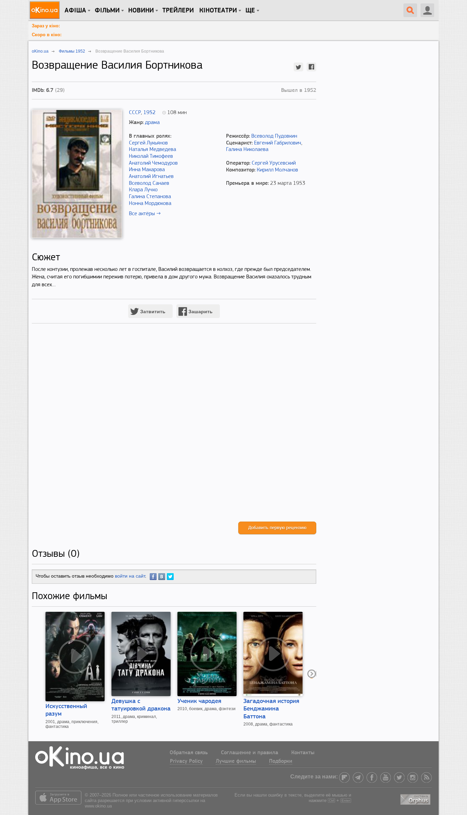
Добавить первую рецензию (277, 527)
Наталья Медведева (152, 149)
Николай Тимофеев (151, 156)
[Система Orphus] (416, 798)
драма (152, 122)
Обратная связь (189, 753)
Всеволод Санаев (149, 183)
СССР (135, 112)
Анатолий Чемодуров (153, 163)
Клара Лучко (143, 190)
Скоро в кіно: (47, 34)
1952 (149, 112)
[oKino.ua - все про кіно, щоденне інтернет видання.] (45, 10)
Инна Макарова (147, 169)
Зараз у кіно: (46, 25)
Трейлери (178, 10)
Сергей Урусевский (274, 163)
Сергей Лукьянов (148, 143)
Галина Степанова (150, 196)
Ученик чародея (199, 702)
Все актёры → (145, 214)
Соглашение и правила (249, 753)
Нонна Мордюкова (150, 203)
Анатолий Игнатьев (151, 176)
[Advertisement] (174, 429)
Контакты (303, 753)
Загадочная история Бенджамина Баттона (271, 709)
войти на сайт (130, 576)
